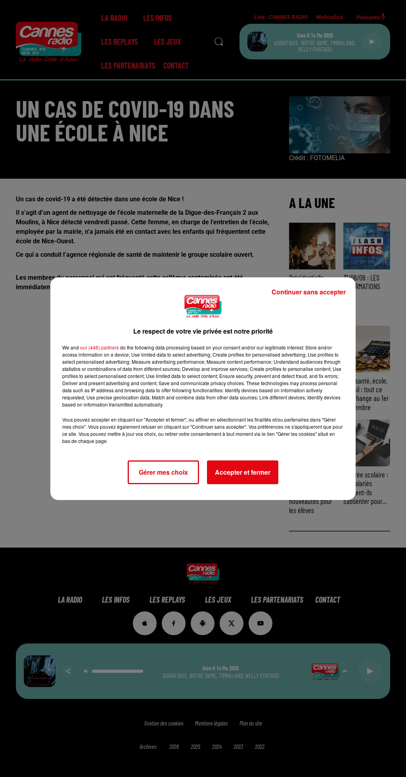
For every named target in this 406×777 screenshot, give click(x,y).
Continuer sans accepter (309, 291)
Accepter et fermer (242, 472)
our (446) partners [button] (99, 347)
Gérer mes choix (163, 472)
